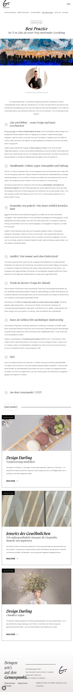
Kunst (6, 214)
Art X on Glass (11, 131)
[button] (68, 4)
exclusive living (36, 22)
